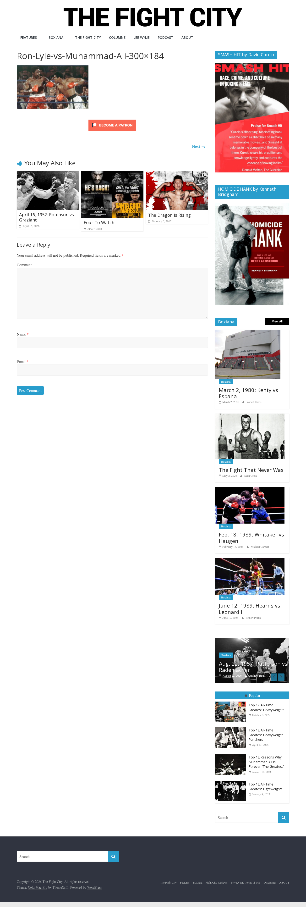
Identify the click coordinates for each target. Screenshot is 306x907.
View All (277, 321)
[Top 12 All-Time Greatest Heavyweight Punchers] (232, 726)
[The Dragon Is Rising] (177, 174)
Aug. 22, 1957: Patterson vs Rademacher (253, 666)
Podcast (165, 37)
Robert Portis (254, 402)
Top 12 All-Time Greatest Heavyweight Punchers (266, 735)
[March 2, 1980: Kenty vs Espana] (247, 332)
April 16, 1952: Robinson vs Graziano (46, 217)
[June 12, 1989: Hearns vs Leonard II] (249, 560)
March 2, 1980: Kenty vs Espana (248, 393)
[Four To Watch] (112, 174)
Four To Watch (99, 222)
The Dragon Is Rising (169, 215)
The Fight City (88, 37)
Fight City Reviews (217, 882)
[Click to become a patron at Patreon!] (112, 120)
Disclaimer (270, 882)
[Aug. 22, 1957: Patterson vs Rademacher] (252, 640)
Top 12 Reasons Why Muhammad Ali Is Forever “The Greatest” (266, 762)
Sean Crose (250, 475)
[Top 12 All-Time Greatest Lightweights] (232, 781)
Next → (199, 146)
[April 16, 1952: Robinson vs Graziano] (48, 174)
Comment (24, 264)
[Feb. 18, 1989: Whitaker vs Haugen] (249, 489)
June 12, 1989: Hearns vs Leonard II (249, 608)
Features (28, 37)
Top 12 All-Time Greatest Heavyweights (266, 707)
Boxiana (56, 37)
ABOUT (187, 37)
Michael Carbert (260, 546)
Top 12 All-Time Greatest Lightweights (266, 786)
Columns (117, 37)
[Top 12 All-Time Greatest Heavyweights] (232, 701)
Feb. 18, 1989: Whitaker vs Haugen (251, 537)
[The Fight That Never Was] (249, 416)
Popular (254, 695)
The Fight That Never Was (251, 469)
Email (22, 361)
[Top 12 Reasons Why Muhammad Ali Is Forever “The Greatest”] (232, 754)
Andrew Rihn (257, 675)
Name (23, 334)
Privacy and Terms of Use (245, 882)
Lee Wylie (142, 37)
